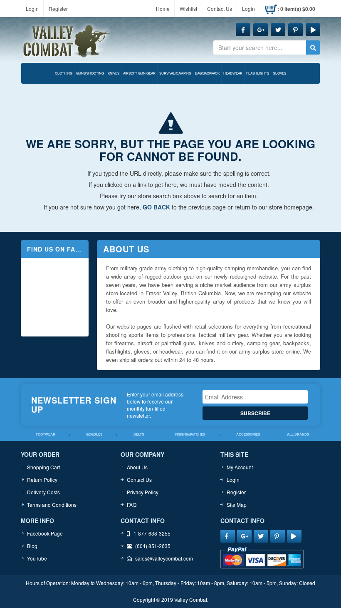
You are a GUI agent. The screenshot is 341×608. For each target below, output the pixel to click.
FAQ (131, 504)
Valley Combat (67, 41)
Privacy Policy (142, 492)
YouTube (37, 558)
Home (163, 8)
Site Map (237, 504)
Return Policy (42, 479)
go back (156, 207)
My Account (240, 467)
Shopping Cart (43, 467)
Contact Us (219, 8)
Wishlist (188, 8)
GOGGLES (94, 434)
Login (32, 8)
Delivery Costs (43, 492)
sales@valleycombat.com (164, 558)
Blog (32, 545)
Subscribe (255, 413)
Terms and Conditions (52, 504)
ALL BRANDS (298, 434)
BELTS (138, 434)
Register (58, 8)
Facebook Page (45, 533)
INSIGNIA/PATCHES (190, 434)
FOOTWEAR (45, 434)
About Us (137, 467)
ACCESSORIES (248, 434)
